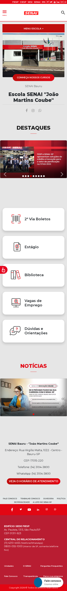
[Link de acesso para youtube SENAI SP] (55, 2)
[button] (5, 159)
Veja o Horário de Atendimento (33, 481)
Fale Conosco (11, 576)
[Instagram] (47, 510)
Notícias (33, 366)
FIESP (15, 2)
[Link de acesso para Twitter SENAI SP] (51, 2)
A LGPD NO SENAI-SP (42, 502)
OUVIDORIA (48, 499)
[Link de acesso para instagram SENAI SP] (62, 2)
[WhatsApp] (55, 510)
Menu (4, 12)
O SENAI (27, 566)
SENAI (37, 2)
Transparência (30, 576)
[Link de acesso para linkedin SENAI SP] (58, 2)
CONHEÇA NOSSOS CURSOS (33, 77)
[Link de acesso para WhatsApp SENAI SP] (65, 2)
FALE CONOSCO (10, 499)
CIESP (23, 2)
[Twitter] (21, 510)
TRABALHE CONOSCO (30, 499)
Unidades (9, 566)
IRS (43, 2)
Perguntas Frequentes (51, 566)
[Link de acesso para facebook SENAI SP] (47, 2)
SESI (30, 2)
